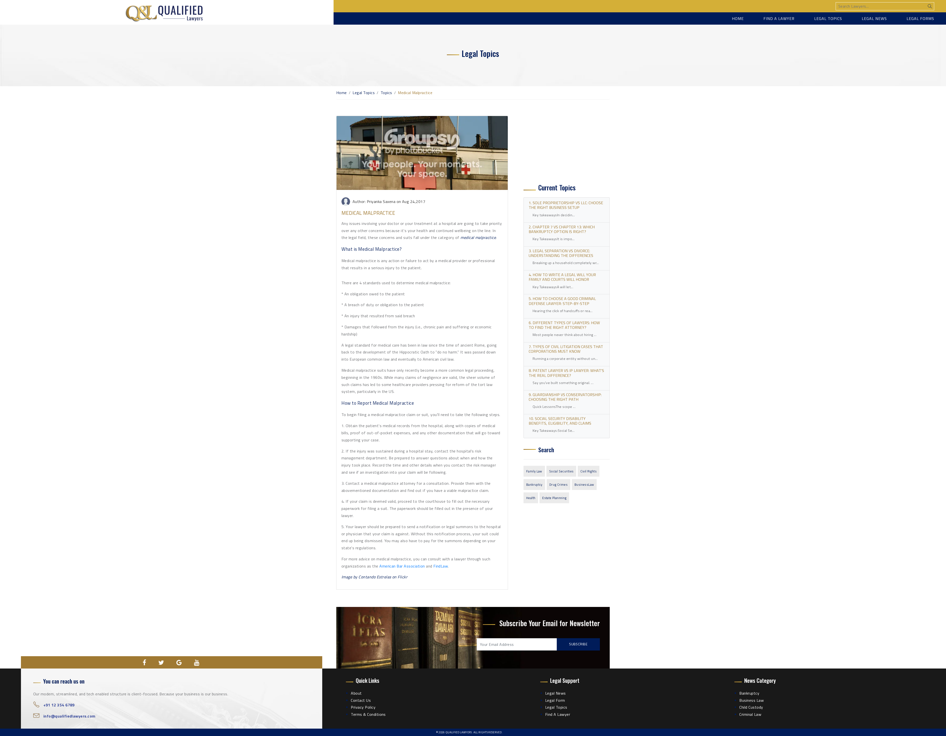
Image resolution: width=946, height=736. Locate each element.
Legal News (874, 18)
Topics (386, 93)
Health (530, 497)
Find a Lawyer (778, 18)
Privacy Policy (363, 707)
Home (738, 18)
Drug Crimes (558, 484)
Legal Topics (828, 18)
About (356, 693)
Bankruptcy (534, 484)
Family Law (534, 471)
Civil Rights (588, 471)
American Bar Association (402, 566)
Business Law (751, 700)
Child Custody (751, 707)
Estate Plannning (554, 497)
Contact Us (361, 700)
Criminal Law (750, 714)
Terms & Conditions (368, 714)
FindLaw (440, 566)
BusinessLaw (584, 484)
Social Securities (561, 471)
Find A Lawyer (557, 714)
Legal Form (555, 700)
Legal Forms (920, 18)
